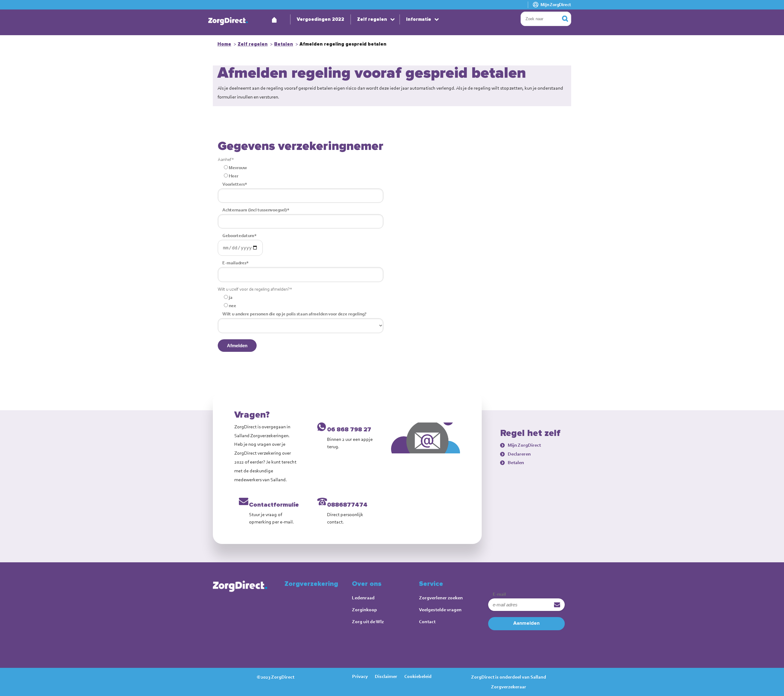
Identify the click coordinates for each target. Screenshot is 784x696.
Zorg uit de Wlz (368, 621)
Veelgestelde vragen (440, 609)
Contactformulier (275, 504)
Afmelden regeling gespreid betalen (343, 44)
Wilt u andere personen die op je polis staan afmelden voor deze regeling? (294, 314)
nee (232, 305)
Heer (233, 176)
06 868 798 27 (349, 429)
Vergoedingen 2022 (320, 19)
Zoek (569, 19)
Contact (427, 621)
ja (230, 297)
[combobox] (546, 19)
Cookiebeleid (418, 676)
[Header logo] (228, 21)
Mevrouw (238, 167)
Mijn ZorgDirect (556, 4)
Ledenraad (363, 598)
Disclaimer (386, 676)
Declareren (519, 454)
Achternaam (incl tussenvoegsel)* (255, 210)
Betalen (283, 44)
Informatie (418, 19)
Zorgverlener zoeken (441, 598)
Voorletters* (234, 184)
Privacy (360, 676)
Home (274, 18)
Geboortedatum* (239, 235)
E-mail (499, 594)
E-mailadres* (235, 263)
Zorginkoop (364, 609)
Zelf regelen (372, 19)
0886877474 (347, 504)
